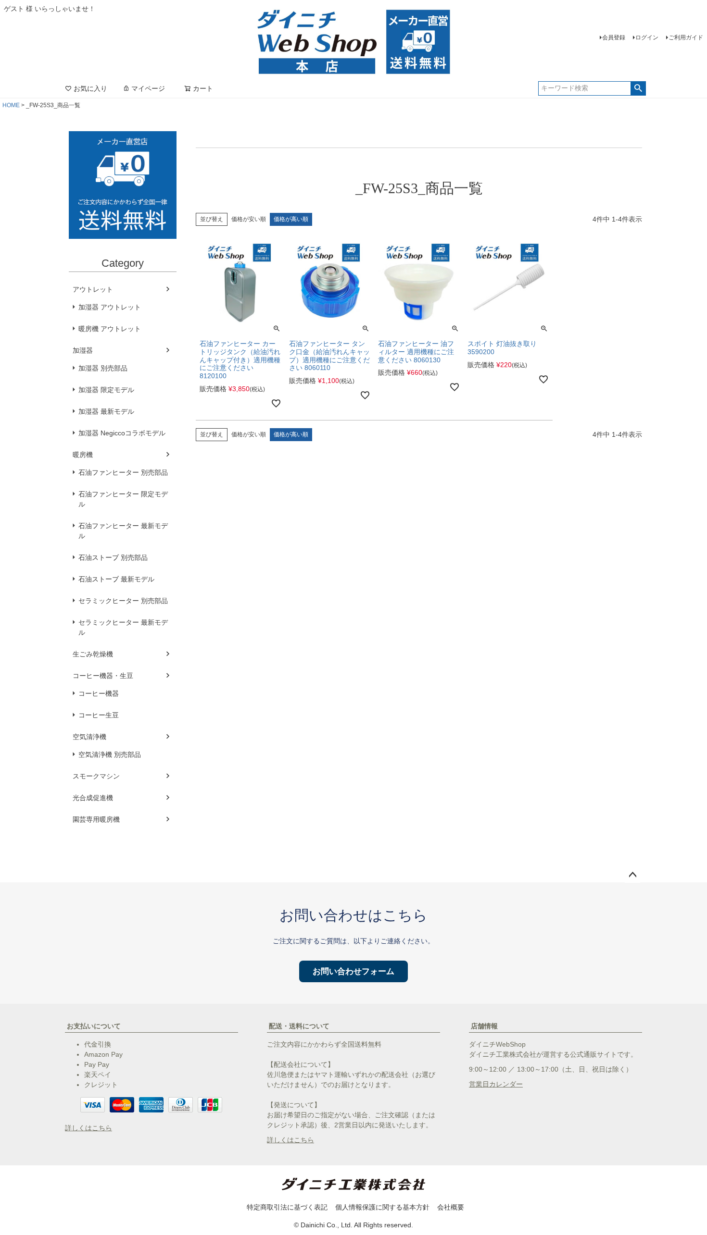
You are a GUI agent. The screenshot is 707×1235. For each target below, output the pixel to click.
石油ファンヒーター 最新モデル (123, 531)
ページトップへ (632, 875)
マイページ (148, 88)
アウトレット (93, 289)
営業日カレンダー (496, 1084)
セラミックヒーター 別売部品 (123, 601)
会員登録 (613, 37)
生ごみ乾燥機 (93, 654)
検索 (638, 88)
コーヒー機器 (98, 693)
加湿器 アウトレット (109, 307)
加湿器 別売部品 (102, 368)
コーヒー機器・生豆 (103, 675)
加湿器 (83, 350)
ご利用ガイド (686, 37)
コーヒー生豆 (98, 715)
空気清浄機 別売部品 (109, 754)
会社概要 (450, 1207)
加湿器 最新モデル (106, 411)
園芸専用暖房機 (96, 819)
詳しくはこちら (88, 1128)
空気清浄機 (89, 737)
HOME (11, 105)
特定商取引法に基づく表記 (287, 1207)
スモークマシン (96, 776)
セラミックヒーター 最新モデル (123, 627)
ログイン (646, 37)
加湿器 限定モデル (106, 390)
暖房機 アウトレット (109, 329)
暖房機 (83, 454)
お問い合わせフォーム (353, 971)
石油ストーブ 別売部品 (113, 557)
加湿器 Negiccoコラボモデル (121, 433)
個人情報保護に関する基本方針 (382, 1207)
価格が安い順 (248, 219)
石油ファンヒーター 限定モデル (123, 499)
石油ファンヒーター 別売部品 (123, 472)
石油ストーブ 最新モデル (116, 579)
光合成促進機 (93, 798)
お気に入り (90, 88)
